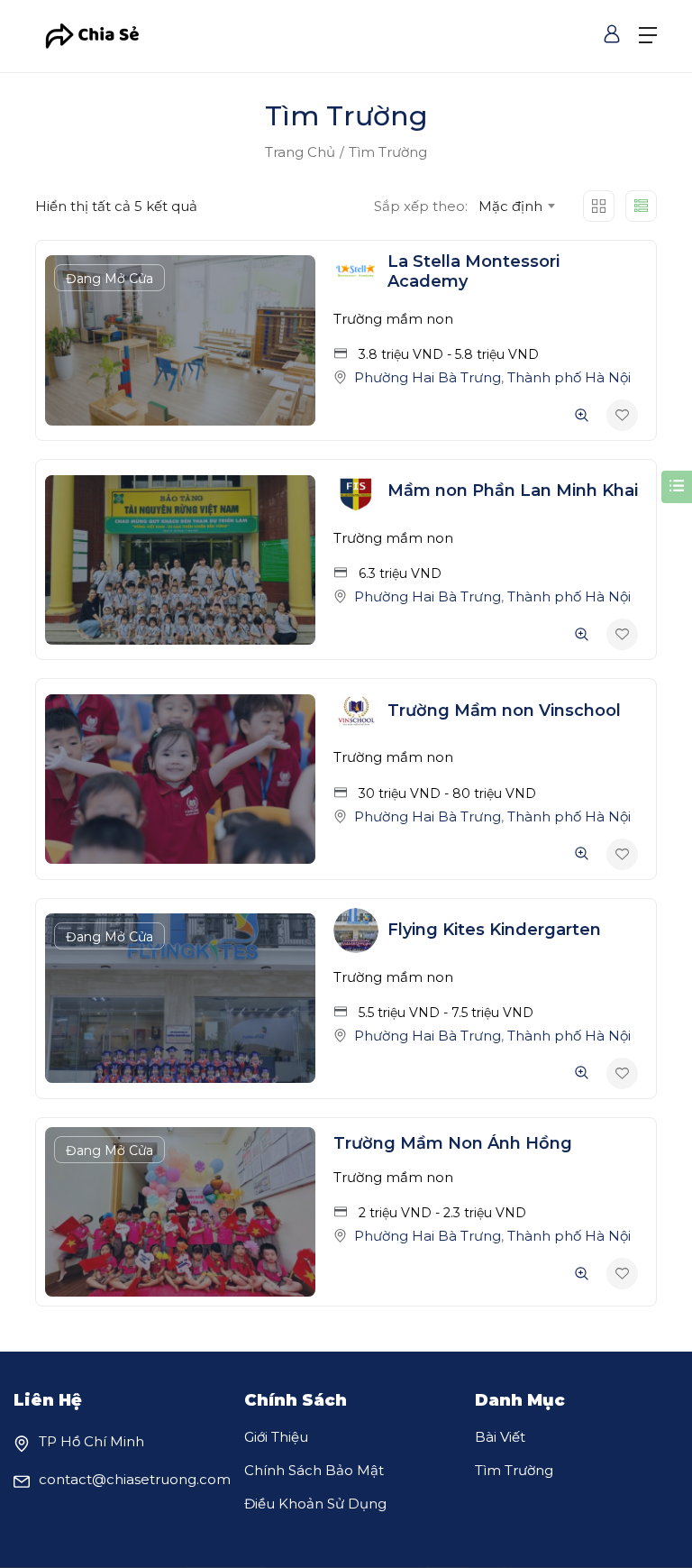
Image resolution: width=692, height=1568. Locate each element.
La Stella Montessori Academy (473, 271)
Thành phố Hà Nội (569, 377)
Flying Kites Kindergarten (494, 930)
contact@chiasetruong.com (135, 1479)
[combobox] (515, 206)
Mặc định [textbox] (510, 206)
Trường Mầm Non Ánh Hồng (452, 1143)
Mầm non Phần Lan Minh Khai (512, 490)
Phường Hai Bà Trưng (427, 377)
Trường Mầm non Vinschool (504, 710)
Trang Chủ (300, 151)
